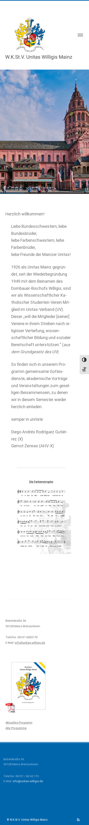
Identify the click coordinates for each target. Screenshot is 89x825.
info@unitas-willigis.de (28, 781)
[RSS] (78, 820)
